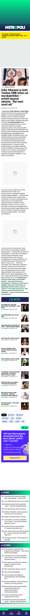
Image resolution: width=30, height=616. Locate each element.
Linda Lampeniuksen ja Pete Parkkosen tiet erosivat (13, 596)
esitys (12, 418)
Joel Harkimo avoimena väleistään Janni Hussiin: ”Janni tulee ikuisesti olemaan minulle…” (10, 373)
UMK (23, 421)
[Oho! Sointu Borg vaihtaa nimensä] (25, 341)
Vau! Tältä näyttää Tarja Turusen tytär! (10, 315)
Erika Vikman (5, 418)
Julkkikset (4, 421)
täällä (23, 190)
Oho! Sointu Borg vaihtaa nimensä (10, 338)
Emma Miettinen (5, 309)
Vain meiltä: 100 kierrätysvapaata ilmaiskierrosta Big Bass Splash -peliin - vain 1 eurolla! (14, 35)
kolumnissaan (21, 124)
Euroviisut (18, 418)
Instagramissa (9, 263)
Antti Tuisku (11, 414)
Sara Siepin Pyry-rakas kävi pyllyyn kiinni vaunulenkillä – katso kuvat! (10, 306)
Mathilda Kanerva (5, 108)
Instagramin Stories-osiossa (16, 204)
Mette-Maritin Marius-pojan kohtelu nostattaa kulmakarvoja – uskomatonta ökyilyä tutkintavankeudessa (15, 589)
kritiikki (11, 421)
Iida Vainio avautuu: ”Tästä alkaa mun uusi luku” (10, 403)
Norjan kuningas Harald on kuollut (10, 359)
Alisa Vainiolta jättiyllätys (12, 572)
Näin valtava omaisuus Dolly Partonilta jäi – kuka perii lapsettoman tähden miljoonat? (9, 394)
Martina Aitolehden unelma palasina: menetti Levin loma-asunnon (9, 350)
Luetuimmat (7, 545)
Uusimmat (6, 493)
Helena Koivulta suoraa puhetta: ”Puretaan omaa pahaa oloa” (9, 382)
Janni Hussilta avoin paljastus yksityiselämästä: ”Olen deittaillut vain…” (14, 576)
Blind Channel (19, 414)
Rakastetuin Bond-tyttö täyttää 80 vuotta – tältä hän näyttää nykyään (10, 326)
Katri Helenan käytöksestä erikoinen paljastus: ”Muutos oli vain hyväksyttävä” (15, 564)
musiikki (17, 421)
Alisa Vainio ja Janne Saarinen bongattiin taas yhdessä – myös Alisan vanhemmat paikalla (16, 551)
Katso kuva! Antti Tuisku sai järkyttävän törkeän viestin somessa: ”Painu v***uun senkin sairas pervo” (13, 286)
